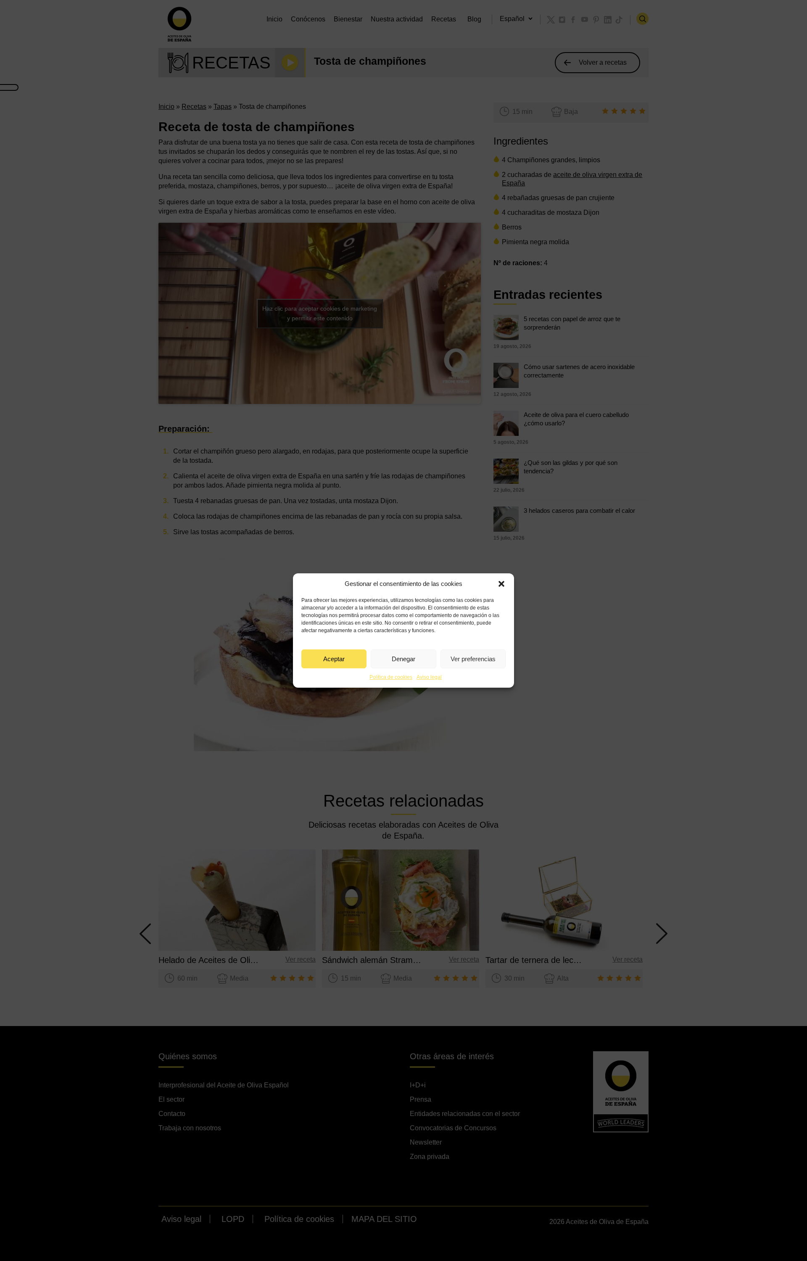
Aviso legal (429, 677)
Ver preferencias (473, 658)
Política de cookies (390, 677)
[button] (501, 584)
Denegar (403, 658)
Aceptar (334, 658)
